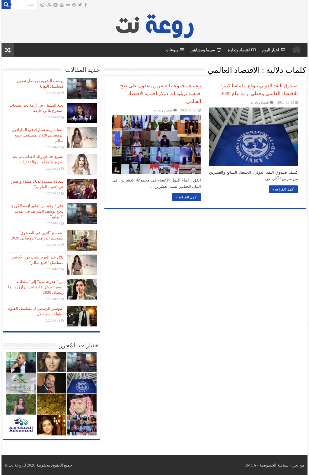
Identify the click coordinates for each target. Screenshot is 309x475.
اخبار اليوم (270, 50)
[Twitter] (80, 4)
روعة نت (296, 49)
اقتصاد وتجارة (239, 50)
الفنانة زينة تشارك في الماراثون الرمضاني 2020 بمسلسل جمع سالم (38, 135)
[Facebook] (86, 4)
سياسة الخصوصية (274, 465)
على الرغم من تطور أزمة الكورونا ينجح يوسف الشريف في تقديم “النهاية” (36, 211)
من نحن (298, 465)
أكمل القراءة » (283, 189)
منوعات (172, 50)
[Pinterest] (74, 4)
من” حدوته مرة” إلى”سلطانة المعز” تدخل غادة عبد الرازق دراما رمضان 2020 (36, 287)
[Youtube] (61, 4)
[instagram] (42, 4)
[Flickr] (67, 4)
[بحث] (6, 4)
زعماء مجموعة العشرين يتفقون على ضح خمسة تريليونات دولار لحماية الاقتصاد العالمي (160, 93)
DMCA (250, 465)
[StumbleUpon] (49, 4)
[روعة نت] (154, 25)
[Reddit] (55, 4)
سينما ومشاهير (203, 50)
